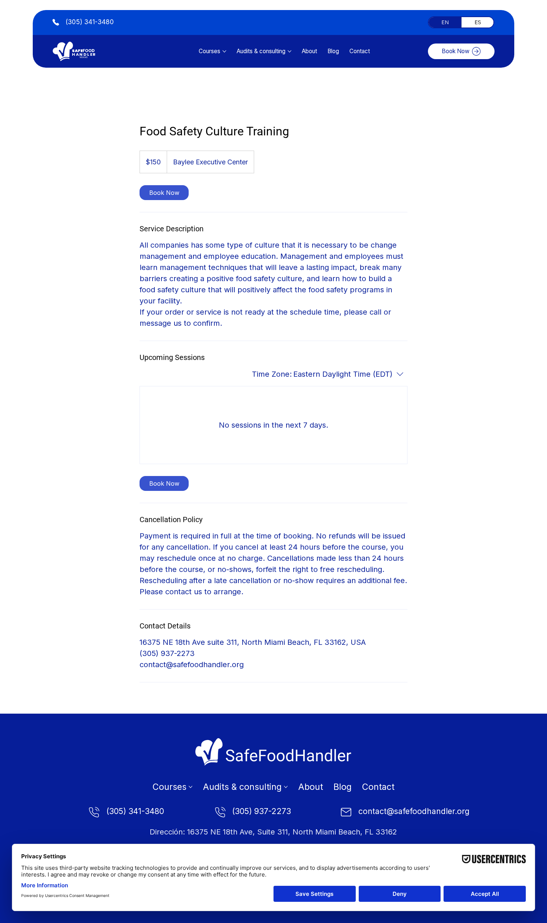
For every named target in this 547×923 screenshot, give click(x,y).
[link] (164, 192)
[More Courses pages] (224, 51)
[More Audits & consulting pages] (289, 51)
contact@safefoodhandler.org (414, 811)
